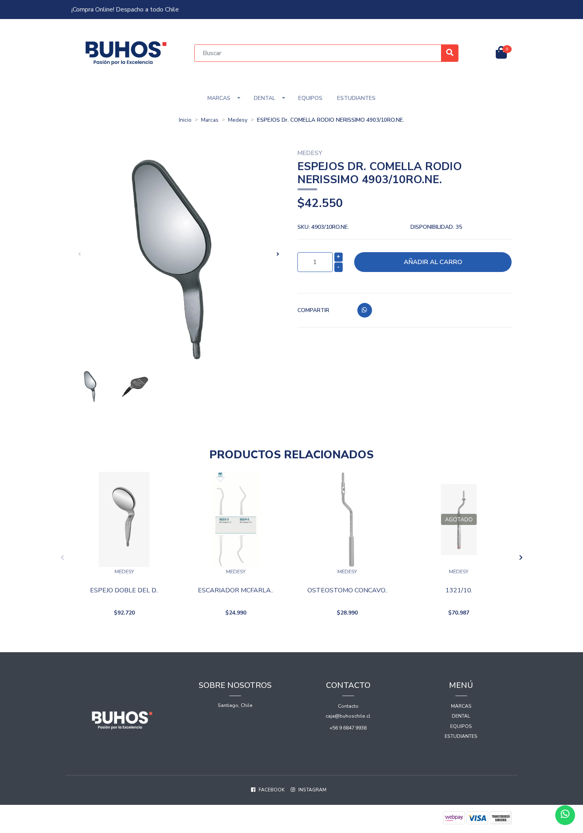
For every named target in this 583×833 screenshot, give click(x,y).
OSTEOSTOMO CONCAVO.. (347, 590)
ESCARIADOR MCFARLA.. (235, 590)
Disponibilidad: (436, 227)
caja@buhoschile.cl (348, 716)
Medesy (237, 120)
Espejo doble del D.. (124, 590)
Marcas (218, 98)
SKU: (323, 227)
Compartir (313, 310)
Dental (264, 98)
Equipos (310, 98)
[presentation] (79, 254)
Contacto (348, 706)
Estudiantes (356, 98)
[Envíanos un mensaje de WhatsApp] (565, 815)
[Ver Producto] (459, 633)
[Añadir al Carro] (145, 633)
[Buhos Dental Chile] (126, 52)
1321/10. (458, 590)
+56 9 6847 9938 (348, 728)
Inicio (185, 120)
